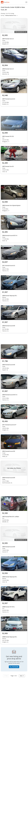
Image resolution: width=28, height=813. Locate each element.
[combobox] (11, 15)
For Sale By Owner (22, 448)
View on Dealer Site (19, 32)
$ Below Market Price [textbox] (10, 15)
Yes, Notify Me (14, 667)
